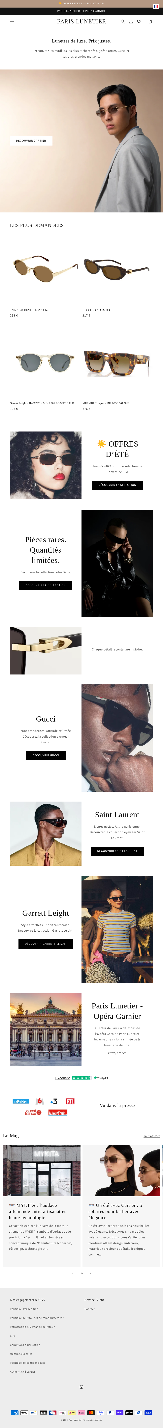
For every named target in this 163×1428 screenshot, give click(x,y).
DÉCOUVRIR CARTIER (31, 141)
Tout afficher (152, 1136)
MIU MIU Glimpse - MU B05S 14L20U (105, 403)
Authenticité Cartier (22, 1372)
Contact (89, 1309)
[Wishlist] (139, 21)
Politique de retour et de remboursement (37, 1318)
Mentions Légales (21, 1354)
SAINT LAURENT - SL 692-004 (29, 310)
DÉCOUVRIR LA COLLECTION (46, 585)
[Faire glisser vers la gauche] (72, 1273)
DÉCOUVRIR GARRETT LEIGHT (46, 944)
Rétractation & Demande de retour (32, 1327)
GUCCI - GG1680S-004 (96, 310)
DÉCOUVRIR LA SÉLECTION (117, 485)
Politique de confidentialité (27, 1363)
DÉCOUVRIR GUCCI (45, 755)
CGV (12, 1336)
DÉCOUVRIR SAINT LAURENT (117, 851)
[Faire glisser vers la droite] (90, 1273)
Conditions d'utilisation (25, 1345)
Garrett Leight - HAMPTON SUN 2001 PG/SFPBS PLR (42, 403)
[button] (12, 21)
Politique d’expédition (24, 1309)
